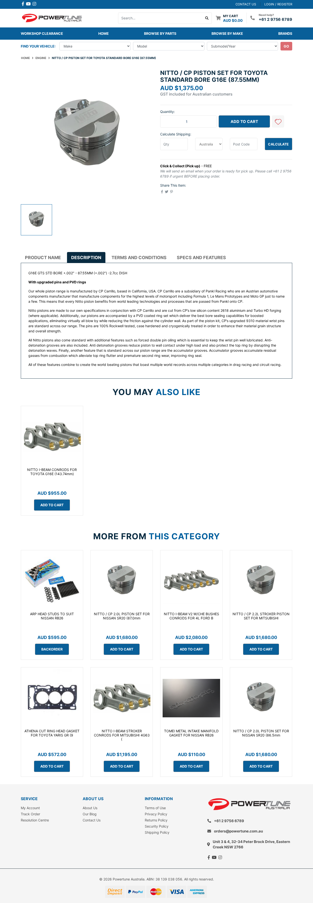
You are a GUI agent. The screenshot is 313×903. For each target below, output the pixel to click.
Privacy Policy (156, 814)
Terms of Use (155, 808)
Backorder (52, 649)
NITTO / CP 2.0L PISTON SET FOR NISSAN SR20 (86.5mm (261, 733)
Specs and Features (201, 257)
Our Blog (90, 814)
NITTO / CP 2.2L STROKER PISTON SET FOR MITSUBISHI (261, 616)
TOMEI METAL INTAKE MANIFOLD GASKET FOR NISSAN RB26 (191, 733)
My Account (30, 808)
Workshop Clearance (42, 33)
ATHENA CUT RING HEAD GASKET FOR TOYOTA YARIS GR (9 (51, 733)
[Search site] (207, 18)
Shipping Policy (157, 832)
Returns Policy (156, 820)
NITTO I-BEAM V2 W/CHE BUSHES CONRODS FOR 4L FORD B (191, 616)
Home (103, 33)
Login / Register (278, 4)
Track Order (30, 814)
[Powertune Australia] (52, 17)
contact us (245, 4)
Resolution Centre (35, 820)
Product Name (43, 257)
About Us (90, 808)
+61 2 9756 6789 (275, 19)
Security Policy (156, 826)
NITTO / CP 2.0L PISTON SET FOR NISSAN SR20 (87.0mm (122, 616)
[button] (278, 121)
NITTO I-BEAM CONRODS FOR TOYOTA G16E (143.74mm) (52, 472)
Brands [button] (285, 33)
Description (86, 257)
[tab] (43, 257)
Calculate (278, 144)
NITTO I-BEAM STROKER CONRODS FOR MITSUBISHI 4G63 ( (122, 735)
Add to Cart (244, 121)
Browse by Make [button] (227, 33)
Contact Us (92, 820)
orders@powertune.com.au (238, 831)
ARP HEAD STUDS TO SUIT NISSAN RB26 (52, 616)
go (286, 46)
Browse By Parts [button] (160, 33)
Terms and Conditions (139, 257)
